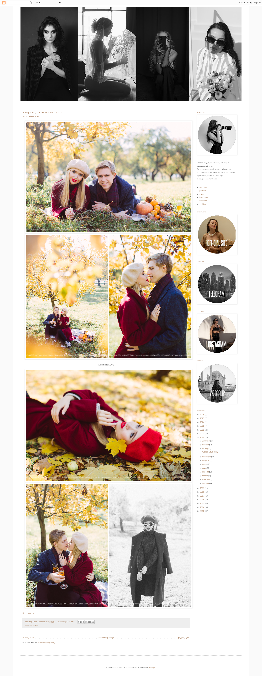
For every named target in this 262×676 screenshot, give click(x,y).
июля (204, 464)
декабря (206, 441)
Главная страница (105, 638)
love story (34, 626)
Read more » (28, 613)
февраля (206, 479)
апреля (205, 472)
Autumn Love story (30, 116)
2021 (202, 434)
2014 (202, 507)
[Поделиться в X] (86, 622)
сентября (206, 457)
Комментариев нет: (65, 622)
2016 (202, 500)
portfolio (202, 191)
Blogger (152, 668)
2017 (202, 496)
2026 (202, 414)
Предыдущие (183, 638)
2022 (202, 430)
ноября (205, 445)
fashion (202, 204)
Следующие (28, 638)
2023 (202, 426)
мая (204, 468)
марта (205, 476)
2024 (202, 422)
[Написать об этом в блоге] (82, 622)
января (205, 483)
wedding (203, 187)
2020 (202, 437)
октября (206, 448)
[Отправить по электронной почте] (79, 622)
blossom (203, 201)
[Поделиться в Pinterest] (93, 622)
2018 (202, 492)
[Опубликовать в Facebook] (89, 622)
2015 (202, 503)
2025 (202, 418)
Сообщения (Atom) (46, 642)
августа (206, 460)
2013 (202, 511)
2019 (202, 488)
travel (201, 194)
